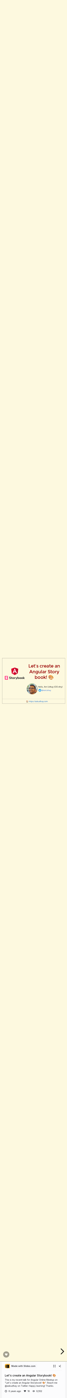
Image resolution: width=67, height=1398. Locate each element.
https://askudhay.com (38, 701)
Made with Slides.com (23, 1366)
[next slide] (62, 1351)
